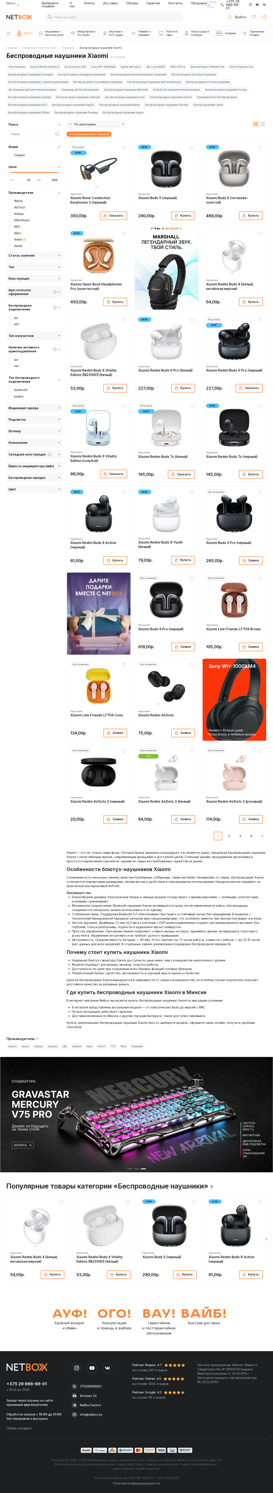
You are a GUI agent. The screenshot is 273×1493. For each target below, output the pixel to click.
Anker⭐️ (20, 239)
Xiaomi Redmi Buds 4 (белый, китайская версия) (230, 286)
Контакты (175, 3)
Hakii (89, 1046)
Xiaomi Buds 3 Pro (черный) (228, 543)
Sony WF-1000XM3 (103, 66)
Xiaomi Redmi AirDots (156, 715)
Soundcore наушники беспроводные (176, 89)
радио (18, 396)
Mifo (123, 1046)
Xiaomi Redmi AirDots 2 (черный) (97, 801)
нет (16, 324)
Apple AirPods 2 (131, 66)
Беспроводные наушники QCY (27, 104)
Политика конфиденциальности (136, 1483)
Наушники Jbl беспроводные (80, 89)
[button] (164, 445)
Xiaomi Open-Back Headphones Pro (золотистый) (96, 286)
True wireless (16, 66)
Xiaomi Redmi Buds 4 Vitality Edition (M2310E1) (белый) (93, 372)
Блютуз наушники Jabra (208, 104)
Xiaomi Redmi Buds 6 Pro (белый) (165, 370)
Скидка (19, 155)
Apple (18, 246)
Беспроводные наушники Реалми (76, 112)
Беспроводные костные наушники (208, 82)
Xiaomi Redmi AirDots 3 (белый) (164, 801)
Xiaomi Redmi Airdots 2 (44, 66)
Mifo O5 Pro (178, 66)
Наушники (68, 47)
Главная (11, 47)
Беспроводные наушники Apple (123, 112)
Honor (101, 1046)
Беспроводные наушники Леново (166, 104)
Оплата (89, 3)
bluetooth (21, 390)
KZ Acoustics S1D (75, 66)
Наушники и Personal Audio (39, 47)
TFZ (113, 1046)
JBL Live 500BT (156, 66)
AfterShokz (22, 220)
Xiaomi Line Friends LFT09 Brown (233, 629)
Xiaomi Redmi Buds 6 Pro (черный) (234, 370)
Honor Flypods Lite (241, 66)
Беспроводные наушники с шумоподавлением (38, 82)
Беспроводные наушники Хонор (226, 89)
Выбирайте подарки (50, 4)
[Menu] (8, 33)
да (16, 317)
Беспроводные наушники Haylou (73, 104)
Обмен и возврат (19, 1428)
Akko (17, 233)
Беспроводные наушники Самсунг (78, 97)
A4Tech (19, 207)
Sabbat (76, 1046)
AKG (17, 226)
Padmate (137, 1046)
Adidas (19, 214)
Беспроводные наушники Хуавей (29, 97)
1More (18, 201)
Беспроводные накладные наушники (81, 74)
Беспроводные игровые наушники (193, 74)
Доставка (110, 3)
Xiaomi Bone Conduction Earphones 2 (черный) (90, 200)
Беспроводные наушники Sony (125, 97)
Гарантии (153, 3)
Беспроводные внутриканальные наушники (138, 74)
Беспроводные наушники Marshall (126, 89)
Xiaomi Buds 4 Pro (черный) (160, 629)
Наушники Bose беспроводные (217, 97)
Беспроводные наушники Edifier (28, 112)
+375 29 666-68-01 (26, 1384)
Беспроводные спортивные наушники (97, 82)
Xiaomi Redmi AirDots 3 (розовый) (234, 801)
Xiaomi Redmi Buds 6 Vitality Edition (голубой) (93, 458)
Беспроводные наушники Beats (119, 104)
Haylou (38, 1046)
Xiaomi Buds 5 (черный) (157, 198)
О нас (72, 4)
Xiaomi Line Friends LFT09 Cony (96, 715)
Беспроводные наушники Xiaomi (171, 97)
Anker (25, 1046)
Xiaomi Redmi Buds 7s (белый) (163, 457)
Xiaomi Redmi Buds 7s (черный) (231, 457)
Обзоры (132, 3)
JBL (64, 1046)
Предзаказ (199, 3)
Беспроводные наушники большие (30, 74)
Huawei (52, 1046)
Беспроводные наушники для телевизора (154, 82)
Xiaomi (12, 1046)
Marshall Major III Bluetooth (207, 66)
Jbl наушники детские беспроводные (32, 89)
